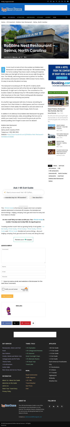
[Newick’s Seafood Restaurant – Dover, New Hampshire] (51, 126)
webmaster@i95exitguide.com (33, 417)
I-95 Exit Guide (8, 208)
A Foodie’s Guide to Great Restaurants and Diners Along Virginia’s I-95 (62, 151)
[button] (66, 17)
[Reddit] (59, 1)
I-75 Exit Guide (31, 229)
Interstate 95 (53, 173)
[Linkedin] (54, 1)
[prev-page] (49, 159)
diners (55, 165)
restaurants (52, 176)
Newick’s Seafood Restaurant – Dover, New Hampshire (62, 127)
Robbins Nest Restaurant (56, 178)
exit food (61, 165)
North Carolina (62, 173)
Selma (50, 181)
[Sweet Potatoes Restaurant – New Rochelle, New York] (58, 101)
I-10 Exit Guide (21, 229)
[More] (33, 323)
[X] (65, 1)
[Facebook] (48, 1)
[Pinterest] (56, 1)
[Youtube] (68, 1)
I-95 (59, 168)
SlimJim (15, 57)
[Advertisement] (46, 8)
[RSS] (62, 1)
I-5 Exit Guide (12, 229)
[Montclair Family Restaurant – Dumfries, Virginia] (51, 143)
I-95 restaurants (54, 171)
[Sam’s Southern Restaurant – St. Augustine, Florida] (51, 135)
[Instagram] (51, 1)
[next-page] (52, 159)
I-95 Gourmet (10, 22)
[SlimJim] (8, 309)
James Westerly (52, 113)
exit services (52, 168)
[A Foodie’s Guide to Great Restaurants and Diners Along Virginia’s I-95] (51, 151)
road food (61, 176)
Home (3, 22)
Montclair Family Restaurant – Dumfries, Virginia (62, 143)
